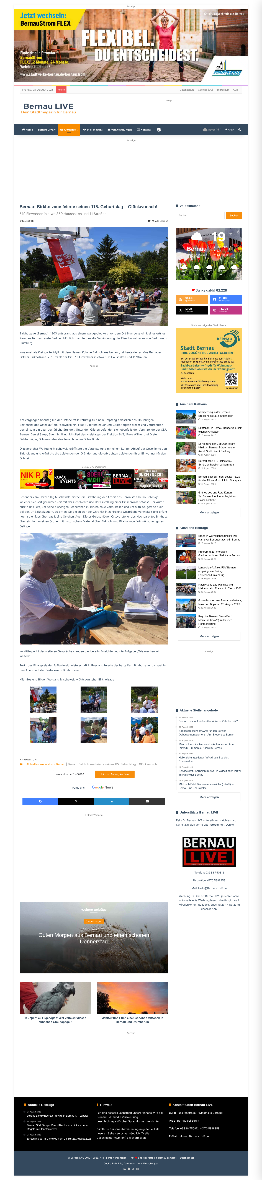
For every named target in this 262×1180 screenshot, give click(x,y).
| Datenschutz (186, 1157)
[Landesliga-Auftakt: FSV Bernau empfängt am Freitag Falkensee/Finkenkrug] (186, 572)
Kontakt (145, 129)
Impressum (223, 89)
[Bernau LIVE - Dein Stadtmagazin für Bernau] (48, 108)
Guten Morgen (94, 921)
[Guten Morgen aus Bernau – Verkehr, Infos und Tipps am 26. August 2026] (186, 605)
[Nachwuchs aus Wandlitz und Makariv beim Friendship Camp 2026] (186, 589)
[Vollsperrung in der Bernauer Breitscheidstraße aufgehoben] (186, 416)
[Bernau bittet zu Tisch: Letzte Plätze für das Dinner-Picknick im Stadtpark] (186, 481)
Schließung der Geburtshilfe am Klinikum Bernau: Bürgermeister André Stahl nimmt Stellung (216, 447)
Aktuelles (69, 129)
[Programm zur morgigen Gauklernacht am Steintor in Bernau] (186, 556)
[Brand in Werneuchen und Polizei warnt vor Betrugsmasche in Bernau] (186, 540)
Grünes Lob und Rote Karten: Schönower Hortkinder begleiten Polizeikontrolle (216, 496)
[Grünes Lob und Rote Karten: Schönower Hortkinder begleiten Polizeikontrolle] (186, 497)
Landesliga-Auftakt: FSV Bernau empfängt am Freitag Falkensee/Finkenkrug (217, 571)
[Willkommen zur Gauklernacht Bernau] (131, 170)
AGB (235, 89)
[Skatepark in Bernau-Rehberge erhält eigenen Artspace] (186, 432)
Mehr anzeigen (209, 512)
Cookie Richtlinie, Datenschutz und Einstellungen (131, 1163)
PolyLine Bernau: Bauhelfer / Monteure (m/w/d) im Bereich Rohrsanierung (215, 620)
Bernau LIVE (45, 129)
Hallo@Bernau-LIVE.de (212, 888)
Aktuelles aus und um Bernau (45, 764)
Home (29, 129)
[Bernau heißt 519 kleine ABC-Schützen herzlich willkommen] (186, 465)
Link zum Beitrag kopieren (115, 774)
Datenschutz (187, 89)
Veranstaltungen (121, 129)
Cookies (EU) (205, 89)
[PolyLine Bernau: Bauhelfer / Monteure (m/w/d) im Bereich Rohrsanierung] (186, 621)
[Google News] (102, 787)
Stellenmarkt (94, 129)
